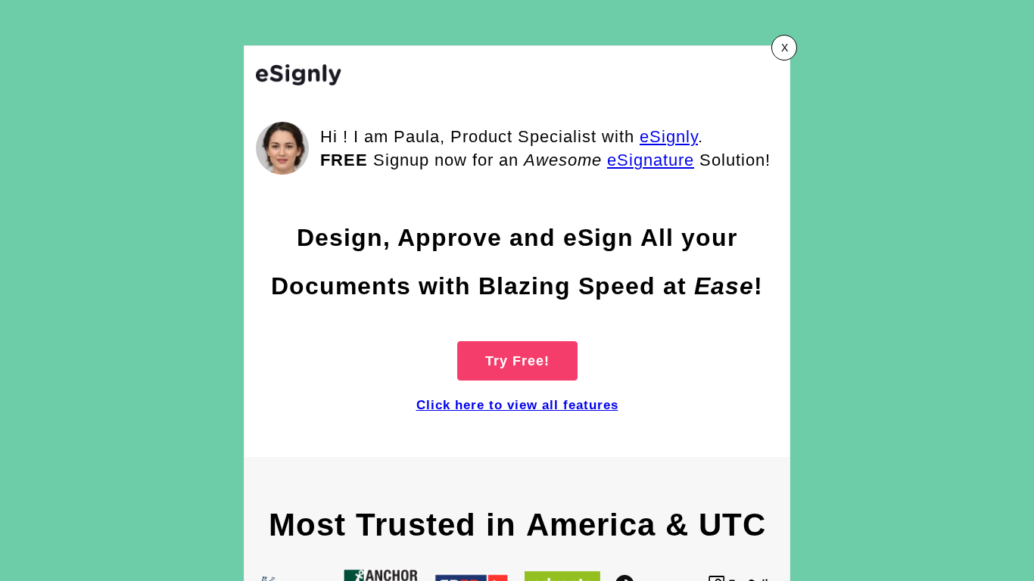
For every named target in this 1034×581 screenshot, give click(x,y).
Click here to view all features (517, 405)
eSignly (669, 136)
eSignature (650, 160)
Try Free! (517, 360)
